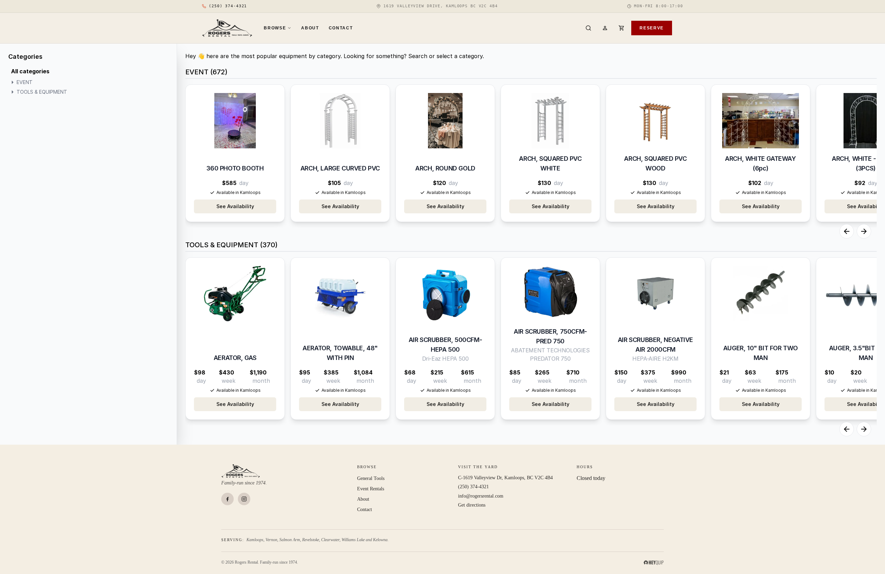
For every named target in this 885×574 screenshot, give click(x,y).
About (310, 28)
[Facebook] (227, 499)
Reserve (652, 28)
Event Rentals (370, 488)
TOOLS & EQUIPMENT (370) (231, 245)
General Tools (370, 478)
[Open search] (588, 28)
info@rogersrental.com (480, 496)
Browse (275, 28)
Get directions (471, 505)
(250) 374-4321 (473, 486)
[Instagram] (244, 499)
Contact (341, 28)
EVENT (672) (206, 72)
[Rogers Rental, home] (227, 28)
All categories (30, 71)
